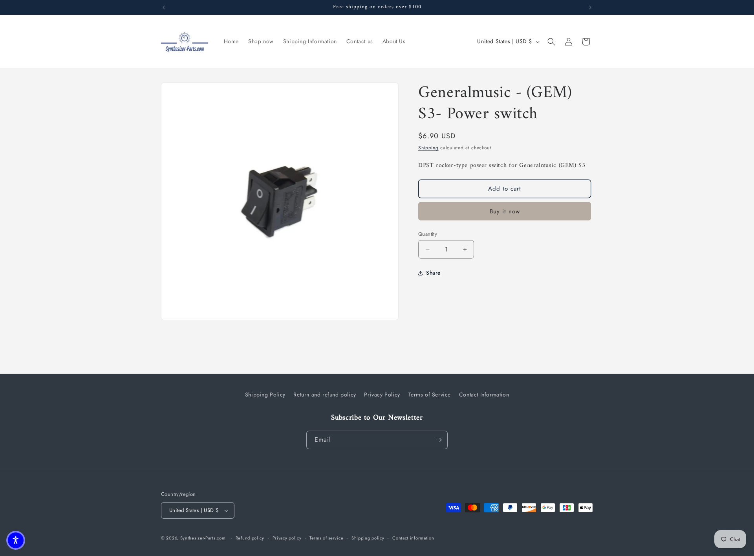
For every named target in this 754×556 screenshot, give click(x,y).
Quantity (427, 234)
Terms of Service (429, 394)
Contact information (413, 538)
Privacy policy (287, 538)
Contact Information (484, 394)
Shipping (428, 147)
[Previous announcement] (163, 7)
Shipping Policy (265, 394)
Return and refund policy (324, 394)
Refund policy (250, 538)
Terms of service (326, 538)
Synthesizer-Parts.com (203, 538)
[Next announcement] (590, 7)
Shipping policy (367, 538)
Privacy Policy (382, 394)
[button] (551, 41)
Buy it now (505, 211)
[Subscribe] (438, 440)
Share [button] (433, 273)
